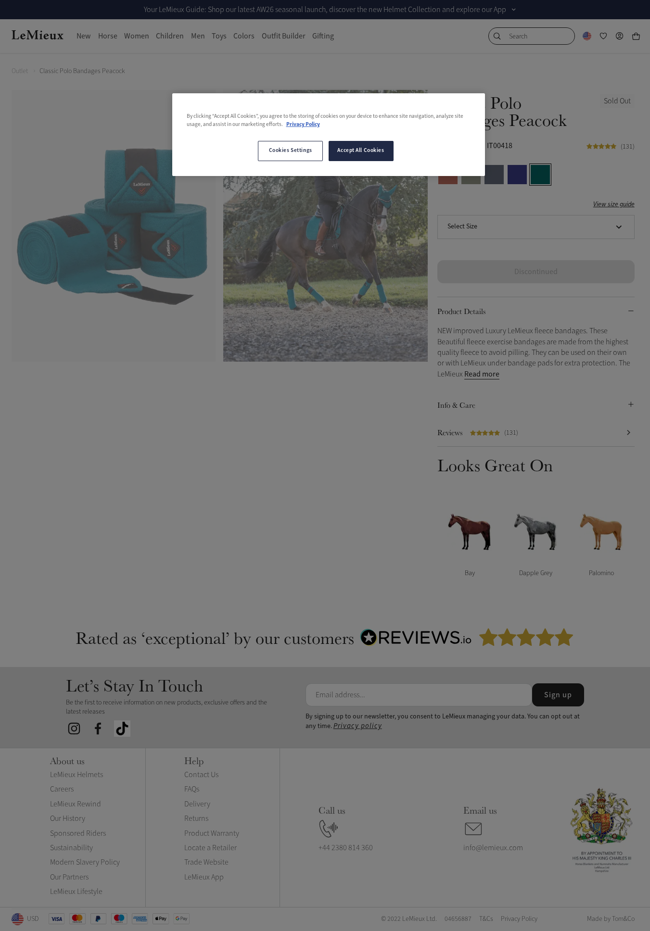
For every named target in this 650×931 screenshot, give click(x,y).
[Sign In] (619, 36)
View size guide (614, 204)
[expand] (514, 9)
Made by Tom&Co (611, 919)
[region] (328, 134)
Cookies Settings (290, 150)
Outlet (20, 71)
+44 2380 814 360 (346, 848)
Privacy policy (357, 726)
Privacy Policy (303, 124)
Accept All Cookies (360, 150)
